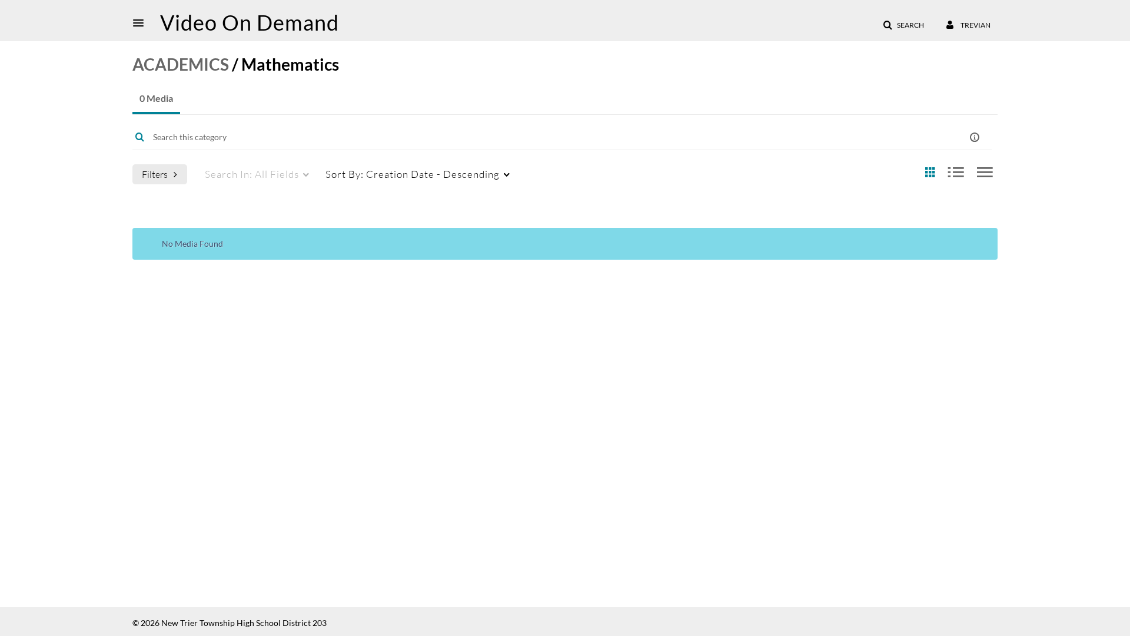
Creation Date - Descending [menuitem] (412, 174)
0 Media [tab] (156, 98)
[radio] (930, 173)
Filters (155, 174)
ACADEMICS (180, 64)
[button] (141, 23)
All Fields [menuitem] (252, 174)
